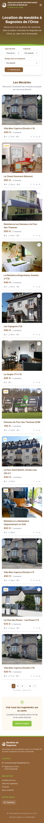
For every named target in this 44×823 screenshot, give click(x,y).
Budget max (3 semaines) (15, 59)
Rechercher (15, 70)
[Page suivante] (35, 686)
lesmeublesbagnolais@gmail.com (16, 763)
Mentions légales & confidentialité (22, 817)
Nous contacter (8, 790)
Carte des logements (10, 783)
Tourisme (5, 787)
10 (30, 686)
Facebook (10, 802)
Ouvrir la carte (22, 723)
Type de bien (10, 49)
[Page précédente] (9, 686)
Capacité (27, 49)
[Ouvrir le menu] (40, 5)
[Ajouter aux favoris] (39, 98)
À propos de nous (8, 780)
